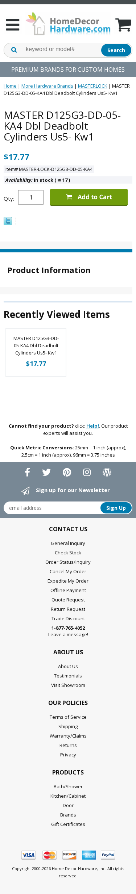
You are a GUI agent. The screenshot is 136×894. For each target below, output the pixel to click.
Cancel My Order (68, 571)
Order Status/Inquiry (68, 562)
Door (68, 805)
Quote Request (68, 599)
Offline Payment (68, 590)
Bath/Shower (68, 786)
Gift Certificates (68, 824)
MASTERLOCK (92, 86)
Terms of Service (68, 717)
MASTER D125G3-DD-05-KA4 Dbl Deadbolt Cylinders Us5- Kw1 (36, 345)
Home (10, 86)
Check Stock (68, 552)
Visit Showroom (68, 685)
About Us (68, 666)
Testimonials (68, 675)
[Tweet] (8, 223)
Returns (68, 745)
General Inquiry (68, 543)
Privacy (68, 754)
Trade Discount (68, 618)
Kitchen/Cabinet (68, 796)
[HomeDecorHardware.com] (68, 23)
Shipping (68, 726)
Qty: (9, 198)
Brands (68, 814)
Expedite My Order (68, 581)
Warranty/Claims (68, 736)
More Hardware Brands (47, 86)
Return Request (68, 609)
